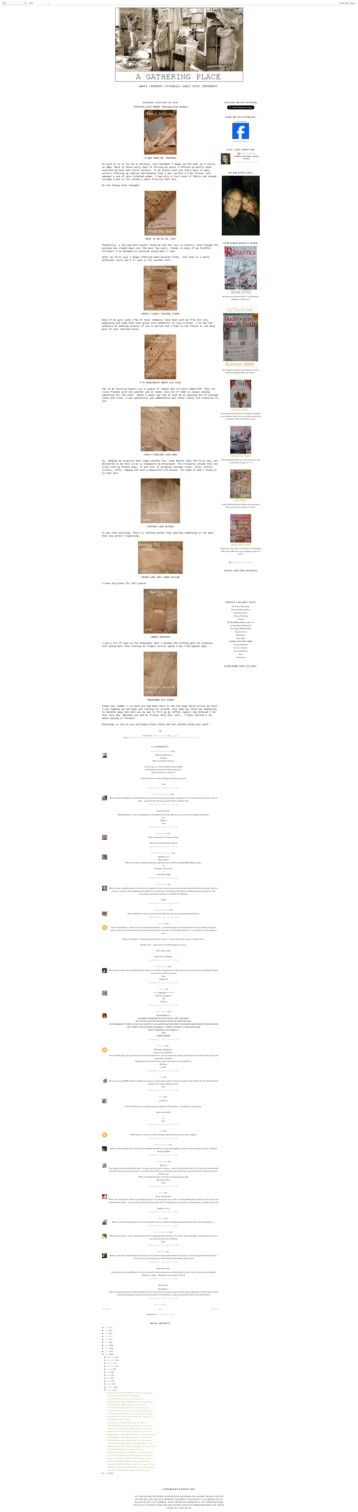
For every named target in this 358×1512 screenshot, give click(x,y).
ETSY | (197, 86)
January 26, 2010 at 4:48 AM (163, 827)
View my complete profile (246, 162)
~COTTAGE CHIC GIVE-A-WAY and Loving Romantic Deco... (130, 1410)
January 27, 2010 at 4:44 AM (163, 1278)
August (110, 1369)
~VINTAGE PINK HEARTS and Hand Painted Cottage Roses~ (130, 1425)
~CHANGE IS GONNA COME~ (118, 1419)
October (110, 1363)
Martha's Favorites (161, 1144)
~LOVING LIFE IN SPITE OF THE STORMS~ (124, 1395)
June (161, 1077)
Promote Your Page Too (241, 141)
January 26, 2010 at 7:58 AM (163, 960)
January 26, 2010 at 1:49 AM (163, 804)
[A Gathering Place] (240, 138)
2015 (107, 1339)
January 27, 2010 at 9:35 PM (163, 1298)
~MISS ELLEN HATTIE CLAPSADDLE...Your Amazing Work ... (131, 1452)
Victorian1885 (161, 884)
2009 (107, 1473)
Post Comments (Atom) (165, 1314)
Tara (161, 1131)
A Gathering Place (241, 121)
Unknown (161, 923)
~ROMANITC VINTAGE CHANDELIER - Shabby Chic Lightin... (131, 1467)
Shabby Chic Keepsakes (156, 737)
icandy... (161, 989)
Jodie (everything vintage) (161, 853)
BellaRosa (161, 1251)
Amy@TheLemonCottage (161, 751)
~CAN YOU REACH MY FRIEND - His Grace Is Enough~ (128, 1407)
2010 (107, 1354)
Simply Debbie (161, 1011)
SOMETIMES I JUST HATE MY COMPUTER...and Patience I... (130, 1416)
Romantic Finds (137, 737)
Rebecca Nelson (247, 153)
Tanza (161, 1192)
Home (160, 1309)
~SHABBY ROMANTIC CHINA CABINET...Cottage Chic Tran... (131, 1464)
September (111, 1366)
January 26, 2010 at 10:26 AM (163, 1090)
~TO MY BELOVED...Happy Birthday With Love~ (126, 1449)
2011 (107, 1351)
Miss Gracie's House (161, 1232)
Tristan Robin (161, 833)
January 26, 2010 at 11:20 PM (163, 1245)
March (109, 1384)
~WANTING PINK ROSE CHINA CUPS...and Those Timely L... (130, 1440)
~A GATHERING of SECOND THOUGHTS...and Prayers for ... (130, 1437)
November (111, 1360)
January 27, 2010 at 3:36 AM (163, 1262)
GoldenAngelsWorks (161, 909)
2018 (107, 1330)
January (110, 1390)
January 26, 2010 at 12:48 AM (163, 787)
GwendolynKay (161, 1161)
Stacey (161, 1218)
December (111, 1357)
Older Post (215, 1309)
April (109, 1381)
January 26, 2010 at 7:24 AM (163, 917)
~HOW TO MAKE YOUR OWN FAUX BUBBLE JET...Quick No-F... (132, 1446)
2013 (107, 1345)
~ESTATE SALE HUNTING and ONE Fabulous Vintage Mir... (130, 1428)
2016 (107, 1336)
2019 (107, 1327)
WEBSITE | (158, 86)
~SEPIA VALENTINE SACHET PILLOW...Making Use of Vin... (130, 1458)
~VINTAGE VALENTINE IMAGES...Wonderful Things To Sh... (130, 1443)
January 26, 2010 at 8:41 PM (163, 1212)
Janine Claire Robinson (161, 794)
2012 (107, 1348)
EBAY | (188, 86)
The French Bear (161, 966)
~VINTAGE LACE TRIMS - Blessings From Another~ (127, 1404)
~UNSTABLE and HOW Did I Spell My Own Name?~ (127, 1422)
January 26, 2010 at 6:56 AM (163, 903)
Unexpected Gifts (176, 737)
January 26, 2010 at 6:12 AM (163, 846)
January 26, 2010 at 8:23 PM (163, 1186)
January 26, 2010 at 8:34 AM (163, 1039)
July (109, 1372)
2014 (107, 1342)
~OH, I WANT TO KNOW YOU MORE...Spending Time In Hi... (130, 1455)
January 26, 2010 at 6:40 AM (163, 878)
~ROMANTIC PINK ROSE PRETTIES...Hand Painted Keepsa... (130, 1393)
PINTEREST (210, 86)
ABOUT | (144, 86)
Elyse (161, 1096)
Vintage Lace (192, 737)
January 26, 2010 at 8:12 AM (163, 1005)
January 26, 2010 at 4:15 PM (163, 1138)
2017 (107, 1333)
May (109, 1378)
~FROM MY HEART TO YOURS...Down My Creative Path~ (129, 1431)
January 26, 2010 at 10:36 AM (163, 1124)
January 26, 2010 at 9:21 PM (163, 1225)
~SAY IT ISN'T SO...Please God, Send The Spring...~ (126, 1399)
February (110, 1387)
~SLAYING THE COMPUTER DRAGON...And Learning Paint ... (131, 1402)
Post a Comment (160, 1304)
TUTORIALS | (174, 86)
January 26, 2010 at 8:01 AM (163, 982)
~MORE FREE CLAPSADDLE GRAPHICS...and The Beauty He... (131, 1434)
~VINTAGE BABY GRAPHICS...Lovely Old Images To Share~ (130, 1413)
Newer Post (106, 1309)
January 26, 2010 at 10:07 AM (163, 1070)
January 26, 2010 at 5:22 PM (163, 1155)
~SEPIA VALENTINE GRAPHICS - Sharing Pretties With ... (129, 1461)
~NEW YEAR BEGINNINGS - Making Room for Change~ (128, 1470)
